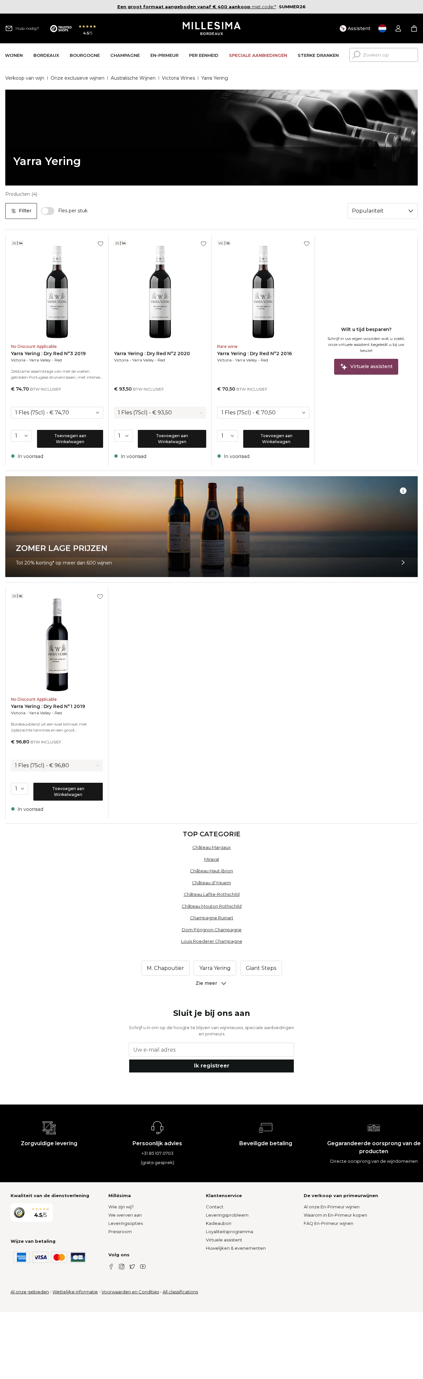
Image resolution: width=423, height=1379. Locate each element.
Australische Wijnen (133, 78)
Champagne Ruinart (211, 917)
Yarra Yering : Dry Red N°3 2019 (48, 353)
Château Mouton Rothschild (212, 906)
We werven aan (125, 1215)
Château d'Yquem (211, 882)
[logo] (212, 28)
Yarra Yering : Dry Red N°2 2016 (254, 353)
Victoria (18, 359)
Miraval (211, 859)
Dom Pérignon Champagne (212, 929)
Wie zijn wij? (121, 1206)
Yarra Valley (40, 359)
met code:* (196, 6)
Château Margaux (211, 847)
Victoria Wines (178, 78)
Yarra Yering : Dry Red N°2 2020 (152, 353)
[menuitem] (14, 55)
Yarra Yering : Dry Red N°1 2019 (48, 706)
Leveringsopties (125, 1223)
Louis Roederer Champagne (211, 941)
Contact (214, 1206)
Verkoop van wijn (24, 78)
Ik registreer (211, 1066)
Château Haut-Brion (211, 870)
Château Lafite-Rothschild (212, 894)
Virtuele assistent (224, 1239)
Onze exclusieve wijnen (77, 78)
